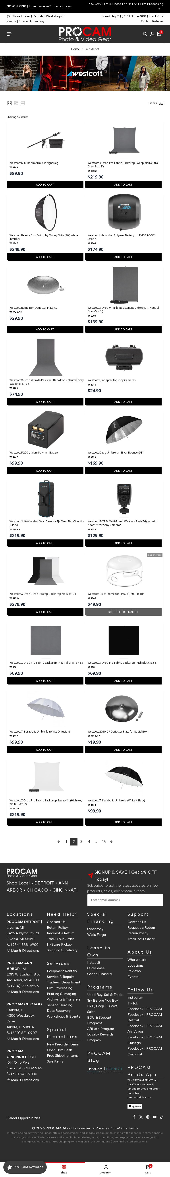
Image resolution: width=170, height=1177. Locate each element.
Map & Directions (25, 950)
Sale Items (55, 1061)
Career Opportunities (24, 1118)
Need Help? (110, 16)
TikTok (133, 1003)
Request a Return (60, 933)
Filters (152, 103)
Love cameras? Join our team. (40, 6)
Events (133, 977)
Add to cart (45, 184)
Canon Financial (99, 974)
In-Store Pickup (59, 944)
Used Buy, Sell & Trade (105, 995)
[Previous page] (58, 841)
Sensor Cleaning (59, 1005)
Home (75, 49)
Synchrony (95, 929)
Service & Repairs (61, 977)
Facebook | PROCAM (145, 1009)
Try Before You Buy (102, 1000)
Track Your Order (60, 939)
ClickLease (96, 968)
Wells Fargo (96, 935)
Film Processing (59, 988)
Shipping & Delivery (62, 950)
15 (104, 841)
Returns (157, 21)
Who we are (137, 960)
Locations (136, 965)
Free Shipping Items (63, 1055)
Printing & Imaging (61, 994)
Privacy (101, 1128)
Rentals (38, 16)
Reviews (134, 971)
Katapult (93, 962)
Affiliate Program (100, 1029)
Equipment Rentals (62, 971)
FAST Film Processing (147, 4)
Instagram (135, 997)
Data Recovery (59, 1010)
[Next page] (111, 841)
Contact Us (56, 922)
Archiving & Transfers (64, 999)
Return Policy (57, 927)
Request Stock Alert (123, 612)
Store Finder (21, 16)
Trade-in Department (64, 982)
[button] (9, 103)
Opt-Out (118, 1128)
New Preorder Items (63, 1044)
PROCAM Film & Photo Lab (108, 4)
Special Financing (31, 21)
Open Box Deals (60, 1050)
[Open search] (145, 34)
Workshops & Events (63, 1016)
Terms (133, 1128)
